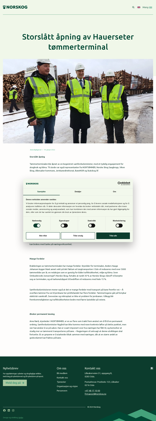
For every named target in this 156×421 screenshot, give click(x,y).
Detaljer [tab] (78, 192)
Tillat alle (113, 236)
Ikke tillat (43, 236)
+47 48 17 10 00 (92, 390)
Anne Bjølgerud (35, 150)
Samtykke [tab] (41, 192)
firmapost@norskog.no (95, 394)
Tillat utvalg (78, 236)
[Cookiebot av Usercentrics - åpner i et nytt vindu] (119, 183)
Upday (20, 418)
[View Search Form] (133, 7)
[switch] (64, 226)
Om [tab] (114, 192)
